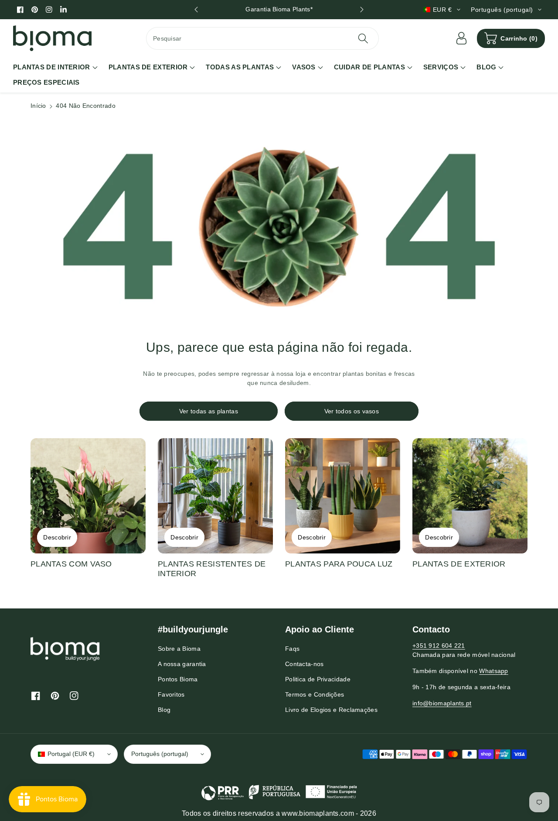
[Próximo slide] (361, 9)
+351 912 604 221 (438, 645)
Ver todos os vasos (351, 411)
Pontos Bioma (178, 679)
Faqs (292, 648)
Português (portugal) (159, 753)
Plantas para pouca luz (339, 564)
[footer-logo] (65, 648)
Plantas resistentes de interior (212, 569)
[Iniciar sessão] (461, 38)
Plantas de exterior (459, 564)
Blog (164, 709)
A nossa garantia (182, 663)
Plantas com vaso (71, 564)
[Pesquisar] (362, 38)
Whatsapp (493, 670)
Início (38, 105)
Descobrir (57, 537)
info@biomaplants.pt (442, 703)
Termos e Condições (314, 694)
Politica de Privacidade (317, 679)
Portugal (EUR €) (71, 753)
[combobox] (262, 38)
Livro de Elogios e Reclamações (331, 709)
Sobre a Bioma (179, 648)
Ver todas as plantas (208, 411)
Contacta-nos (304, 663)
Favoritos (171, 694)
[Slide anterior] (196, 9)
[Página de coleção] (88, 495)
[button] (511, 38)
